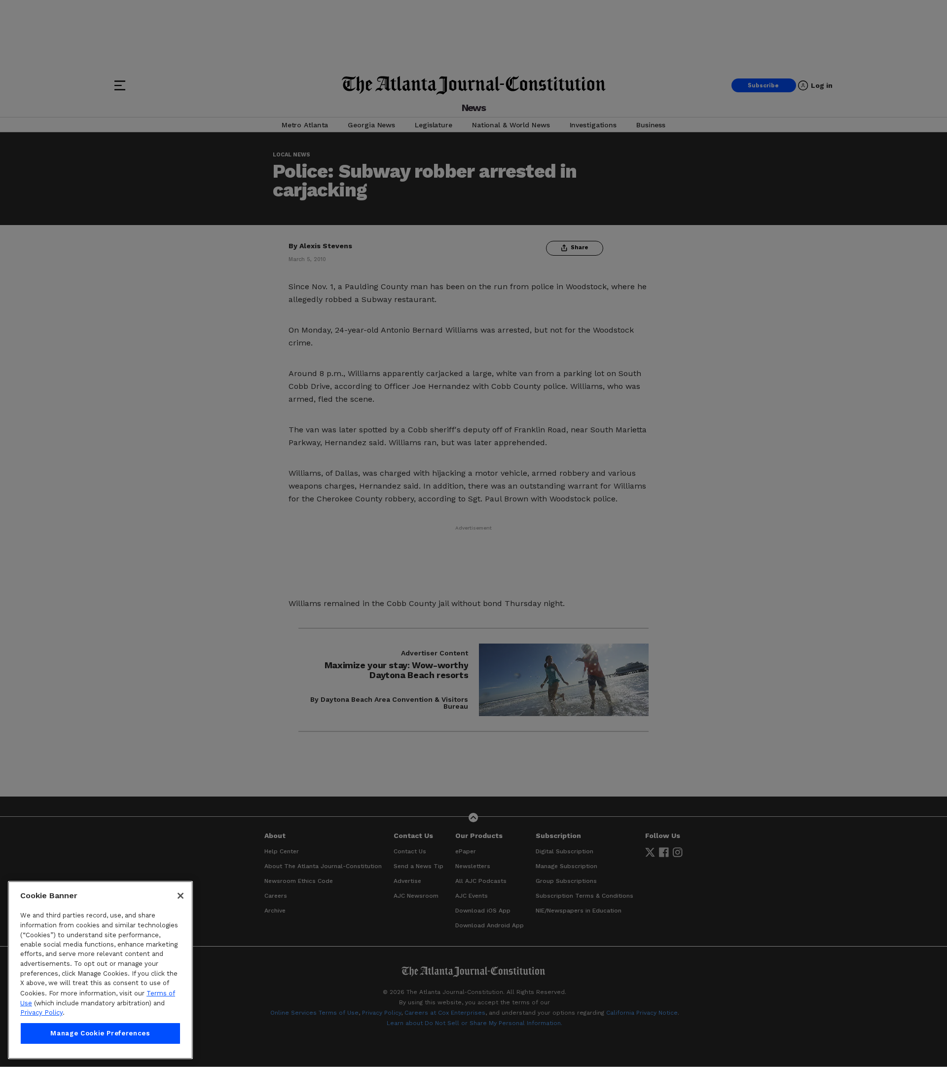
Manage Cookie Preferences (100, 1033)
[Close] (180, 896)
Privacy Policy (41, 1012)
